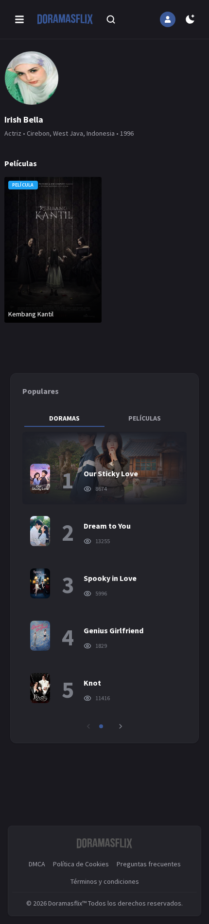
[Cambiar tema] (190, 19)
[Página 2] (108, 726)
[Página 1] (101, 726)
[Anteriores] (88, 726)
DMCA (37, 864)
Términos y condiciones (104, 881)
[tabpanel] (104, 581)
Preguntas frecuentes (149, 864)
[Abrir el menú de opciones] (19, 19)
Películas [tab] (144, 418)
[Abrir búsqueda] (111, 19)
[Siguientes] (120, 726)
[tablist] (104, 418)
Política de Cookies (81, 864)
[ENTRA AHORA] (167, 19)
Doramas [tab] (64, 418)
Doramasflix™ (67, 903)
